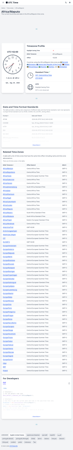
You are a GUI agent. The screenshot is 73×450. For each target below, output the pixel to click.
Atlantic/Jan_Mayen (9, 235)
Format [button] (5, 116)
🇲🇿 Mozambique (32, 67)
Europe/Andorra (8, 249)
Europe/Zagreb (8, 356)
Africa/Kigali (7, 198)
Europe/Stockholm (9, 334)
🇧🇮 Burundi (64, 62)
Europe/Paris (7, 308)
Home (3, 8)
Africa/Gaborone (8, 180)
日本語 (33, 438)
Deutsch (61, 438)
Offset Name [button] (31, 165)
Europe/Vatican (8, 345)
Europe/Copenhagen (10, 275)
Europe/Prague (8, 315)
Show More (36, 145)
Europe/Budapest (9, 268)
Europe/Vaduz (8, 341)
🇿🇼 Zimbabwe (62, 67)
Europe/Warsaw (8, 352)
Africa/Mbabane (8, 216)
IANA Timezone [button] (7, 165)
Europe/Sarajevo (8, 327)
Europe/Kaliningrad (9, 282)
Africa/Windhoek (8, 224)
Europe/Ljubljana (8, 286)
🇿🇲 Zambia (50, 67)
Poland (5, 371)
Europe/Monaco (8, 301)
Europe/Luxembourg (10, 290)
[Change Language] (66, 2)
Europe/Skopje (8, 330)
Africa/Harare (7, 183)
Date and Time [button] (36, 116)
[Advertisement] (36, 29)
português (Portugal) (22, 438)
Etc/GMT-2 (6, 242)
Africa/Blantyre (8, 169)
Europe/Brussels (8, 264)
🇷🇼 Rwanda (42, 67)
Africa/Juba (6, 191)
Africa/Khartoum (8, 194)
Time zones (10, 8)
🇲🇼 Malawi (65, 65)
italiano (46, 438)
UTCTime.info (14, 446)
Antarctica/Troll (8, 227)
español (52, 435)
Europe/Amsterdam (9, 246)
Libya (4, 363)
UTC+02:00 (38, 78)
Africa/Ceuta (7, 176)
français (54, 438)
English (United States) (17, 435)
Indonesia (28, 442)
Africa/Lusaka (7, 205)
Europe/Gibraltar (8, 279)
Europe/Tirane (8, 338)
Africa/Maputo (8, 209)
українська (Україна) (33, 435)
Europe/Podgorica (9, 312)
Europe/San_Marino (9, 323)
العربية (59, 435)
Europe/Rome (7, 319)
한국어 (40, 438)
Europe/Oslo (7, 304)
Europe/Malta (7, 297)
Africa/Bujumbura (9, 172)
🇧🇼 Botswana (31, 65)
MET (4, 367)
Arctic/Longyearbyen (10, 231)
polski (20, 442)
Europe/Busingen (9, 271)
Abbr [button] (63, 165)
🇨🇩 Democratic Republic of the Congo (49, 65)
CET (4, 238)
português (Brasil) (7, 438)
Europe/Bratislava (9, 260)
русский (44, 435)
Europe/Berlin (7, 257)
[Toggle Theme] (70, 2)
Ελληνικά (5, 442)
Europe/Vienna (8, 349)
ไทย (34, 442)
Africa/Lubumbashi (9, 202)
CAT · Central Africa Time (43, 75)
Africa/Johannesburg (10, 187)
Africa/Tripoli (7, 220)
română (13, 442)
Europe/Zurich (8, 360)
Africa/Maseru (8, 213)
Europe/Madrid (8, 293)
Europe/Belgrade (8, 253)
